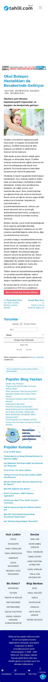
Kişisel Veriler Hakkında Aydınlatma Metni (13, 620)
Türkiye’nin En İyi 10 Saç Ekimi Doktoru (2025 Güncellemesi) (22, 476)
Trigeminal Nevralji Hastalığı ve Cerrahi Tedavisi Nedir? (21, 387)
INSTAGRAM (19, 674)
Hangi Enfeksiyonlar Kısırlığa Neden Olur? (22, 409)
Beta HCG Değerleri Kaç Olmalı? (17, 489)
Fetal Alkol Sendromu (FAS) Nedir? (19, 407)
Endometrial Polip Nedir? (15, 404)
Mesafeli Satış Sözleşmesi (13, 572)
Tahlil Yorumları (35, 552)
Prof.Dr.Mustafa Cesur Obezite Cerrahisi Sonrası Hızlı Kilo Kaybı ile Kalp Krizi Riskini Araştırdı (23, 422)
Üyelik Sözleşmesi (13, 564)
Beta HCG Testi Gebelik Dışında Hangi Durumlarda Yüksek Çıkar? (19, 515)
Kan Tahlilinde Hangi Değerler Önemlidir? (21, 521)
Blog (34, 588)
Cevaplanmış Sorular (35, 545)
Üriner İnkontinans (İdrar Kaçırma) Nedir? (21, 391)
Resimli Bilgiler (34, 620)
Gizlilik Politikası (13, 612)
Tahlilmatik (13, 544)
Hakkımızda (13, 588)
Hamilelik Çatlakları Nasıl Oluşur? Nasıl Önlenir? (21, 395)
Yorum (9, 335)
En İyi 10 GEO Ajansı (12, 452)
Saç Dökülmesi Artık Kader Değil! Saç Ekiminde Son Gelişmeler (23, 464)
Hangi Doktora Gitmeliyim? (35, 563)
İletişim (13, 593)
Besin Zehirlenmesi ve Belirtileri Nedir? (21, 414)
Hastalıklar (34, 602)
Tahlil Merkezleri (13, 553)
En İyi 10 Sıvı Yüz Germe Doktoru (17, 470)
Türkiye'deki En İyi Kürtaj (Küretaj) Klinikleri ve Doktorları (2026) (23, 457)
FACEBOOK (7, 674)
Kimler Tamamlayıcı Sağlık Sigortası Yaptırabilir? (19, 494)
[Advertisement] (24, 41)
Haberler (13, 558)
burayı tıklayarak (37, 357)
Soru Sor (34, 539)
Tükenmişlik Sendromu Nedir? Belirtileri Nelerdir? (21, 400)
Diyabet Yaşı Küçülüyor (15, 384)
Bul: (11, 330)
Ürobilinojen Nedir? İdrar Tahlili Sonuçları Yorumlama (21, 501)
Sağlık (35, 598)
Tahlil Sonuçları (13, 549)
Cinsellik (34, 607)
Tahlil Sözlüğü (35, 593)
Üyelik (13, 539)
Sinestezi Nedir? (12, 417)
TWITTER (32, 674)
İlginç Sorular (35, 569)
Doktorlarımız (13, 602)
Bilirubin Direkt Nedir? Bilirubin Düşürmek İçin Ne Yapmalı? (23, 483)
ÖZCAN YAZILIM (42, 674)
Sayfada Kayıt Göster (24, 324)
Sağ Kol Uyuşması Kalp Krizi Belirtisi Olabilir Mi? (22, 508)
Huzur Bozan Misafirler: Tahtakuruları (20, 412)
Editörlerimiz (13, 607)
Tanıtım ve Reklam (13, 598)
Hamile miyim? (34, 557)
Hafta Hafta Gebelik (34, 613)
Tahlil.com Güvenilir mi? (34, 575)
